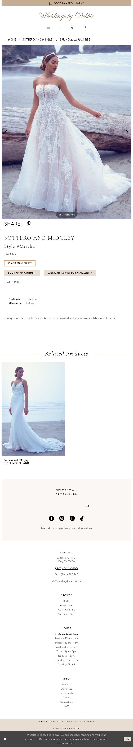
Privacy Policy (70, 721)
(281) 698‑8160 (66, 568)
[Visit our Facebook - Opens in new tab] (51, 518)
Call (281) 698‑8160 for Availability (70, 272)
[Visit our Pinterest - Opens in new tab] (72, 518)
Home (12, 39)
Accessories (66, 605)
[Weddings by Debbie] (66, 16)
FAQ (66, 706)
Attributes (15, 282)
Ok (127, 739)
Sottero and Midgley (38, 39)
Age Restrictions (66, 614)
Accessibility (87, 721)
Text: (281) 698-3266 (66, 574)
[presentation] (33, 409)
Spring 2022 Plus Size (75, 39)
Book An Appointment (22, 272)
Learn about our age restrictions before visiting (66, 528)
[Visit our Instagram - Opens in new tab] (61, 518)
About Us (66, 684)
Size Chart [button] (11, 254)
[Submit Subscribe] (86, 506)
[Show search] (85, 27)
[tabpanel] (66, 132)
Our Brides (66, 688)
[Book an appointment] (60, 27)
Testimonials (66, 693)
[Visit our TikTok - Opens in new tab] (82, 518)
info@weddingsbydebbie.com (66, 581)
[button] (48, 27)
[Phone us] (72, 27)
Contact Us (66, 701)
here (72, 743)
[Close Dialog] (5, 739)
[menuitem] (48, 27)
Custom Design (66, 609)
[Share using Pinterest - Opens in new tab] (28, 223)
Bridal (66, 601)
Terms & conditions (49, 721)
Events (66, 697)
